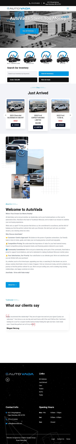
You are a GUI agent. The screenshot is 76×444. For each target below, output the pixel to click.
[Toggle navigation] (68, 8)
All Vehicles (43, 379)
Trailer (41, 395)
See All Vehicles (28, 31)
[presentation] (5, 115)
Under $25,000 (15, 80)
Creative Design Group (28, 438)
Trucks (41, 389)
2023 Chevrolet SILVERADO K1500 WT (15, 116)
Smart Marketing (21, 440)
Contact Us (47, 31)
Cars (40, 385)
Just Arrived (43, 382)
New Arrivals (45, 80)
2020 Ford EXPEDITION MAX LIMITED (38, 117)
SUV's (41, 392)
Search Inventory (47, 74)
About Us (11, 285)
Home (68, 439)
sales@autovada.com (15, 423)
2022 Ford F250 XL (60, 116)
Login (53, 439)
